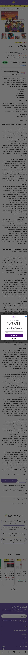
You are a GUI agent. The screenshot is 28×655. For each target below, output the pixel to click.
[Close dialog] (26, 316)
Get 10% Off (14, 335)
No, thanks (14, 338)
